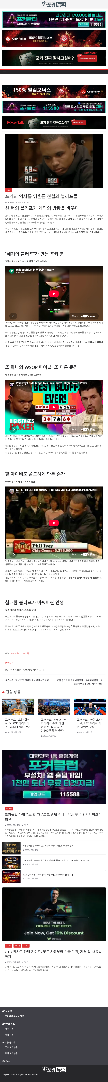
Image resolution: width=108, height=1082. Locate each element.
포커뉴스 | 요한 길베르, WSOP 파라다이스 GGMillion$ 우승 (17, 723)
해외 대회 (9, 1035)
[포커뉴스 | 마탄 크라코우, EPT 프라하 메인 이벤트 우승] (90, 700)
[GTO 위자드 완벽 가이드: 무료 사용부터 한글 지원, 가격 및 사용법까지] (54, 914)
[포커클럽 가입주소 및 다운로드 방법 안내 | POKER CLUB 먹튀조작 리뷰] (54, 777)
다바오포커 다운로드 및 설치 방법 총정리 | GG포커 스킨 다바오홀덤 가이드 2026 (56, 860)
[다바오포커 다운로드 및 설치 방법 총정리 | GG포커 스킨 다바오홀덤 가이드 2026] (11, 862)
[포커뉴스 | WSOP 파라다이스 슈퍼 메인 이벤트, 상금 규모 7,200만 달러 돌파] (54, 700)
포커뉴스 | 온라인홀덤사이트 (27, 1075)
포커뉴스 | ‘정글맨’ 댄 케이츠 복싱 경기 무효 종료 (27, 680)
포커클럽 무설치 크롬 (14, 1016)
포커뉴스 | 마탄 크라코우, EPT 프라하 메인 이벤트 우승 (89, 723)
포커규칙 (17, 945)
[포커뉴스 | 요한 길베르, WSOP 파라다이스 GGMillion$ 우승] (18, 700)
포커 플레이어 (8, 1042)
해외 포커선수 (11, 1053)
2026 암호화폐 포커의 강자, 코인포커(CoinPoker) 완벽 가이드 (49, 875)
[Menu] (4, 72)
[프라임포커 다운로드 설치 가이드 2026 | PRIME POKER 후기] (11, 848)
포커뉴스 (8, 190)
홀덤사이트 (9, 808)
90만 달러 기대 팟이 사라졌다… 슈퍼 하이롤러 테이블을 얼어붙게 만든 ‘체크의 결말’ (80, 682)
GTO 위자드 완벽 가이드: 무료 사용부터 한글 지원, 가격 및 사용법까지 (53, 954)
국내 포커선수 (11, 1047)
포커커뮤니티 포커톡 (20, 653)
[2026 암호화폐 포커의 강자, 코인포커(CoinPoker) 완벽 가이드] (11, 876)
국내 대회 (9, 1029)
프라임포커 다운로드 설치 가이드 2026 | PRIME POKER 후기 (48, 846)
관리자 (26, 202)
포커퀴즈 (25, 945)
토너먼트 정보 (8, 1024)
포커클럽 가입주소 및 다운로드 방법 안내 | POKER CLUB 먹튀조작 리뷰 (53, 817)
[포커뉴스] (9, 663)
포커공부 (8, 945)
